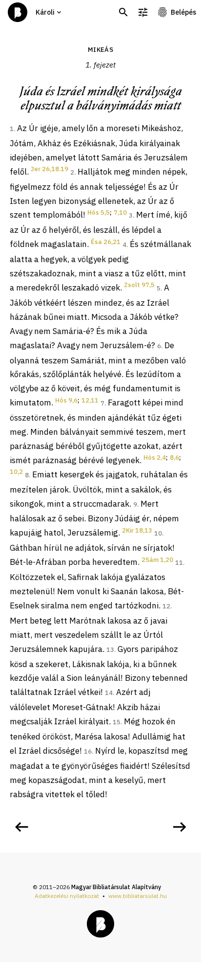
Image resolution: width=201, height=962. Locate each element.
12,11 (90, 400)
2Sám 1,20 (157, 560)
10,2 (16, 472)
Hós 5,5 (98, 212)
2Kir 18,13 (137, 530)
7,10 (120, 212)
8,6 (174, 457)
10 (158, 533)
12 (166, 606)
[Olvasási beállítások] (143, 12)
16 (88, 751)
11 (179, 563)
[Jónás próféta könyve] (21, 827)
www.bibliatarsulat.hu (137, 895)
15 (117, 722)
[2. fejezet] (179, 827)
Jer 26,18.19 (49, 169)
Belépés (183, 12)
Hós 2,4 (154, 457)
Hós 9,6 (66, 400)
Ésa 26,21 (106, 242)
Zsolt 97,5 (139, 285)
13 (110, 650)
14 (109, 693)
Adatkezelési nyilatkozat (67, 895)
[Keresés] (123, 12)
